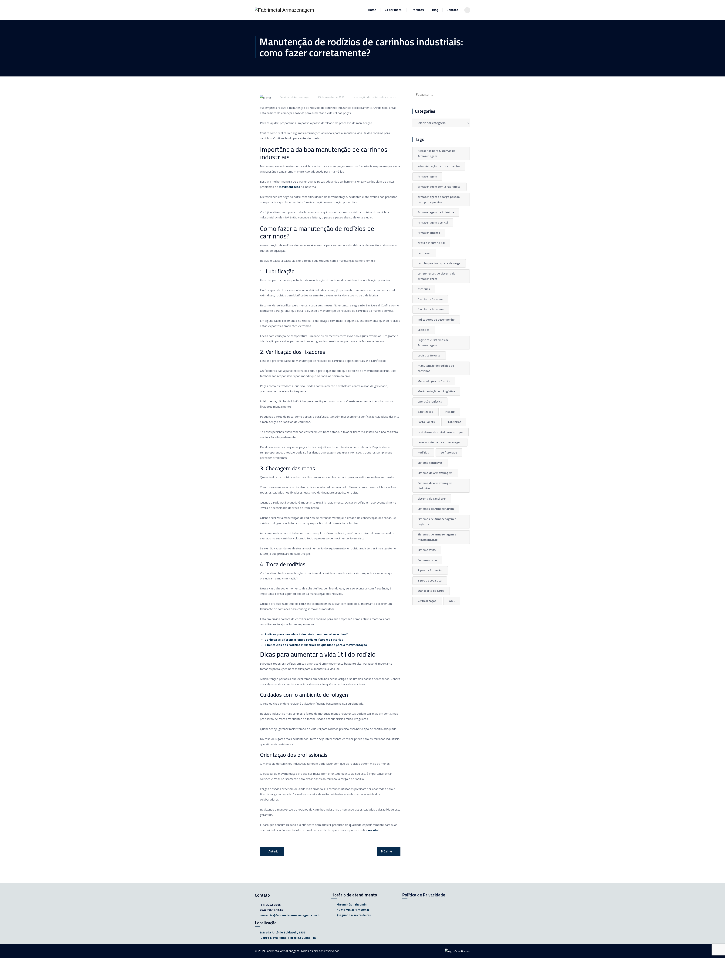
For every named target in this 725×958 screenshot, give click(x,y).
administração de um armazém (439, 166)
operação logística (430, 401)
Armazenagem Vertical (433, 222)
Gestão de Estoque (430, 299)
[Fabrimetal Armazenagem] (284, 10)
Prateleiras (454, 422)
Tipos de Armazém (430, 570)
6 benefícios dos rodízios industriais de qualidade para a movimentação (316, 645)
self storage (449, 452)
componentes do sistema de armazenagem (436, 276)
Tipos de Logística (430, 580)
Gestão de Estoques (431, 309)
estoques (424, 289)
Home (372, 9)
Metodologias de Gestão (434, 381)
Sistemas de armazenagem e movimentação (437, 537)
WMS (452, 601)
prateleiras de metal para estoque (440, 432)
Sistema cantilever (430, 462)
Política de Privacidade (423, 895)
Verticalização (427, 601)
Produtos (417, 9)
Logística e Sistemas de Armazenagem (433, 342)
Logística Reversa (429, 355)
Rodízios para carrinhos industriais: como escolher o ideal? (306, 634)
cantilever (424, 253)
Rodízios (423, 452)
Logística (424, 330)
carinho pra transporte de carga (439, 263)
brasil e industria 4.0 (431, 243)
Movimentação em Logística (436, 391)
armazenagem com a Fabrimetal (439, 186)
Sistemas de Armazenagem (436, 509)
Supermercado (427, 560)
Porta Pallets (426, 422)
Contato (452, 9)
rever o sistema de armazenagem (440, 442)
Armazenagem (427, 176)
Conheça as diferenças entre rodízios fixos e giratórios (304, 639)
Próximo (386, 851)
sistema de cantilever (432, 498)
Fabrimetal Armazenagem (295, 97)
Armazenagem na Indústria (436, 212)
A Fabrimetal (393, 9)
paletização (425, 411)
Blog (435, 9)
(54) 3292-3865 (270, 904)
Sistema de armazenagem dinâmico (435, 485)
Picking (450, 411)
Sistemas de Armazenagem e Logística (437, 521)
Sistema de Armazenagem (435, 473)
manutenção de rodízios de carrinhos (373, 97)
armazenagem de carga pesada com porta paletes (439, 199)
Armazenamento (429, 232)
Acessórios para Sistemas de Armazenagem (436, 153)
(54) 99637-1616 (271, 910)
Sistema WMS (427, 550)
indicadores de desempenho (436, 319)
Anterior (274, 851)
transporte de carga (431, 590)
